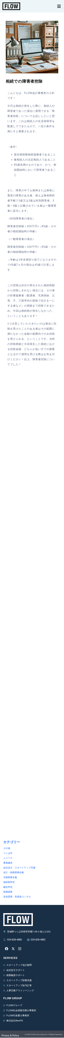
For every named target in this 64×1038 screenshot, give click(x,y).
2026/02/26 (11, 538)
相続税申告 (9, 882)
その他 (6, 848)
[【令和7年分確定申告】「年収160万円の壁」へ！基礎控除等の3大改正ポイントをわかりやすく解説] (32, 798)
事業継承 (7, 863)
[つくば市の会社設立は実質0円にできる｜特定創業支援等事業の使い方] (32, 405)
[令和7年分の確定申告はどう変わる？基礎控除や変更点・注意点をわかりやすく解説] (32, 573)
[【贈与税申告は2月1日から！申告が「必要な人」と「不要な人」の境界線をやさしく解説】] (32, 629)
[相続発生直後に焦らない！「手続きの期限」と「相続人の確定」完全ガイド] (32, 517)
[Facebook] (6, 948)
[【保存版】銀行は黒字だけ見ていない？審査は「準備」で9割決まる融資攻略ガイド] (32, 686)
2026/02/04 (11, 706)
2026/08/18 (11, 426)
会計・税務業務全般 (13, 872)
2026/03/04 (11, 482)
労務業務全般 (10, 877)
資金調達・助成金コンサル (17, 896)
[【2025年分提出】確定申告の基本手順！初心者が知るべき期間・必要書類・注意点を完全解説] (32, 742)
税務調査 (7, 892)
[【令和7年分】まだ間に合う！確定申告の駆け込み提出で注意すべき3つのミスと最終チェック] (32, 461)
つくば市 (7, 853)
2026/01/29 (11, 763)
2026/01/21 (11, 819)
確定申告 (7, 887)
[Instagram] (19, 948)
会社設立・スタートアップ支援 (19, 867)
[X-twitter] (13, 948)
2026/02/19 (11, 594)
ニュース (7, 858)
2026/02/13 (11, 650)
